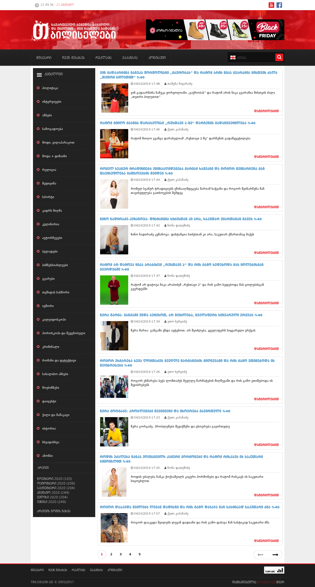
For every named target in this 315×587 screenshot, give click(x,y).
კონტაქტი (114, 570)
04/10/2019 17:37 (147, 275)
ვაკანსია (96, 570)
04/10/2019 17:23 (147, 417)
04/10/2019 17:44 (147, 179)
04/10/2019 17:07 (147, 513)
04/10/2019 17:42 (147, 225)
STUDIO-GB (266, 582)
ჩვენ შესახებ (57, 570)
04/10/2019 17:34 (147, 321)
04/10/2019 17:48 (147, 83)
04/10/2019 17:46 (147, 129)
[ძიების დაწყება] (279, 57)
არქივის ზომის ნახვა (53, 511)
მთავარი (37, 570)
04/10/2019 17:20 (147, 468)
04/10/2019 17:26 (147, 371)
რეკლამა (78, 570)
